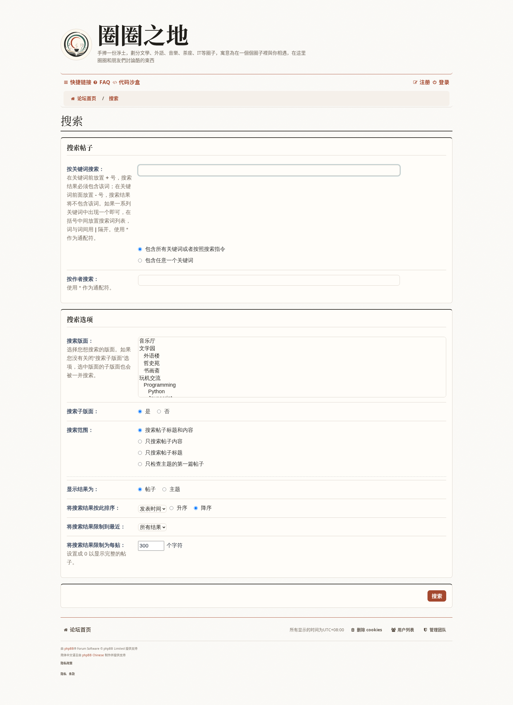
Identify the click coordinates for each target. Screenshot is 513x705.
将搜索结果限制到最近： (96, 527)
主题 (175, 489)
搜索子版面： (83, 411)
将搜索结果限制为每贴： (96, 545)
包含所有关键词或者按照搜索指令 (185, 249)
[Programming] (292, 385)
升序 (182, 508)
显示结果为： (83, 489)
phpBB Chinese (93, 655)
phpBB (69, 648)
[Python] (292, 391)
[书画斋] (292, 370)
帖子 (150, 489)
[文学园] (292, 348)
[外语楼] (292, 356)
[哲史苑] (292, 363)
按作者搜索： (83, 279)
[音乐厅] (292, 341)
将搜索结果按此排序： (93, 508)
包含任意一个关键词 (169, 260)
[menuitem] (101, 82)
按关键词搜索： (85, 169)
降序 (206, 508)
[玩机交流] (292, 378)
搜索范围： (80, 430)
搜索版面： (80, 341)
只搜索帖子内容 (164, 441)
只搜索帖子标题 (164, 453)
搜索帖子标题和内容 (169, 430)
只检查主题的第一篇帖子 (174, 464)
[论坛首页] (76, 44)
